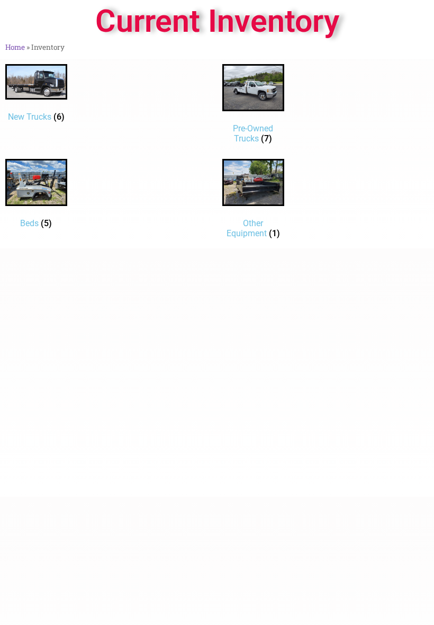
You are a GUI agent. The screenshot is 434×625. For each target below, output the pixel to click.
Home (15, 47)
